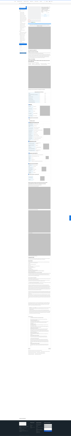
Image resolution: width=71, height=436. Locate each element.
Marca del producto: (43, 11)
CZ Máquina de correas (38, 432)
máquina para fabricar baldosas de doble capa (41, 352)
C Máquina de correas (38, 431)
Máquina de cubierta (26, 1)
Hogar (15, 1)
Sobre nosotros (36, 1)
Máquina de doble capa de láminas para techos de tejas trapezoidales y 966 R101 (35, 350)
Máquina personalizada (22, 42)
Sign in (50, 1)
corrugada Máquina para (38, 425)
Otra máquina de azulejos (22, 23)
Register (52, 1)
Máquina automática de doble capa (38, 354)
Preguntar (45, 14)
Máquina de (37, 426)
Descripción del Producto (32, 23)
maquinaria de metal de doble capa (31, 353)
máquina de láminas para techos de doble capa (32, 352)
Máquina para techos (19, 1)
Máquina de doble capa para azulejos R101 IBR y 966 (45, 351)
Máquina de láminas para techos (22, 10)
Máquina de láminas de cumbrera (22, 30)
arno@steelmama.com (24, 430)
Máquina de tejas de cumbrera (23, 32)
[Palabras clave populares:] (26, 7)
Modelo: (42, 10)
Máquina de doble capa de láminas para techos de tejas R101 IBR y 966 (34, 351)
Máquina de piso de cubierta (22, 33)
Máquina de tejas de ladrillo (23, 15)
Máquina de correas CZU (22, 34)
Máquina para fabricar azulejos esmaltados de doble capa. (40, 353)
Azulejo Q (21, 22)
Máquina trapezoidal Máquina (38, 424)
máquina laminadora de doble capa (31, 354)
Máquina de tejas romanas (22, 16)
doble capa (37, 428)
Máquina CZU (31, 1)
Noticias (31, 426)
